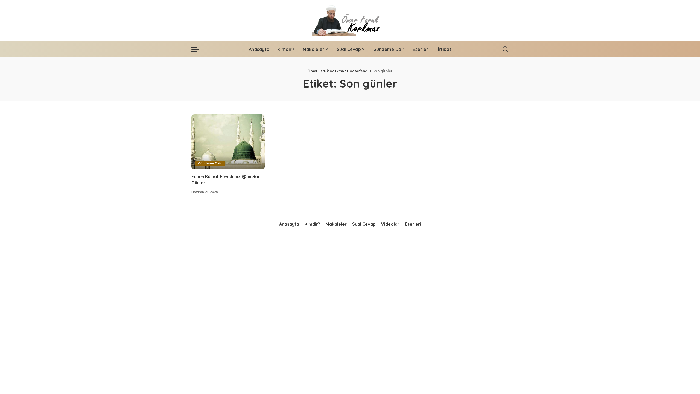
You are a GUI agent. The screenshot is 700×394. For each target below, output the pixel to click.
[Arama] (505, 49)
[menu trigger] (198, 49)
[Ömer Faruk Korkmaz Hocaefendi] (349, 20)
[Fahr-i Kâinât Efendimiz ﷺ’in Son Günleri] (228, 141)
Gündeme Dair (210, 163)
